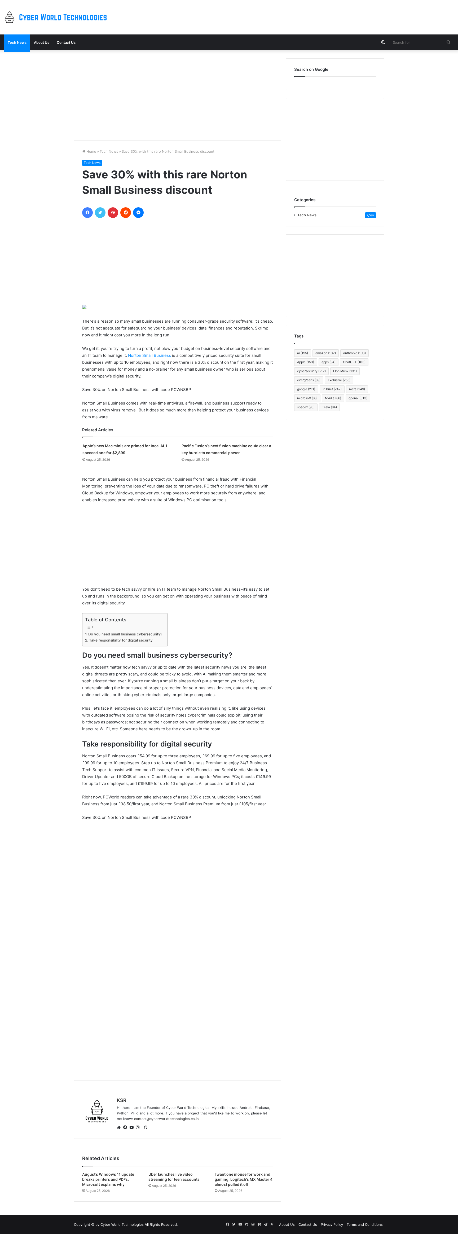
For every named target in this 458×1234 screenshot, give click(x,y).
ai (302, 353)
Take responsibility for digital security (121, 640)
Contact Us (66, 42)
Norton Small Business (149, 355)
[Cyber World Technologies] (57, 17)
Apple (305, 362)
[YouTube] (133, 1127)
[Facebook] (126, 1127)
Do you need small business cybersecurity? (125, 634)
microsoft (307, 398)
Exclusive (339, 380)
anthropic (354, 353)
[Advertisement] (177, 95)
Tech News (17, 42)
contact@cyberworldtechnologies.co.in (166, 1119)
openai (358, 398)
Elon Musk (345, 371)
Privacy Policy (332, 1224)
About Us (41, 42)
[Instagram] (139, 1127)
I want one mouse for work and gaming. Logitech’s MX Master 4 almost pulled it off (243, 1179)
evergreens (308, 380)
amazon (325, 353)
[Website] (120, 1127)
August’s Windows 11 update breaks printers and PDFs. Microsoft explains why (108, 1179)
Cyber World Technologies (122, 1224)
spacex (306, 407)
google (306, 389)
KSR (121, 1100)
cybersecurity (311, 371)
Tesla (329, 407)
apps (329, 362)
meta (357, 389)
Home (90, 151)
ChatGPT (354, 362)
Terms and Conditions (365, 1224)
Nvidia (333, 398)
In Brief (332, 389)
